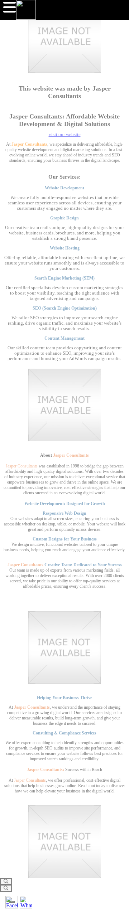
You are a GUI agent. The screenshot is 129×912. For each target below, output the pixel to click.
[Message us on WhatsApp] (26, 902)
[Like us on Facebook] (11, 902)
